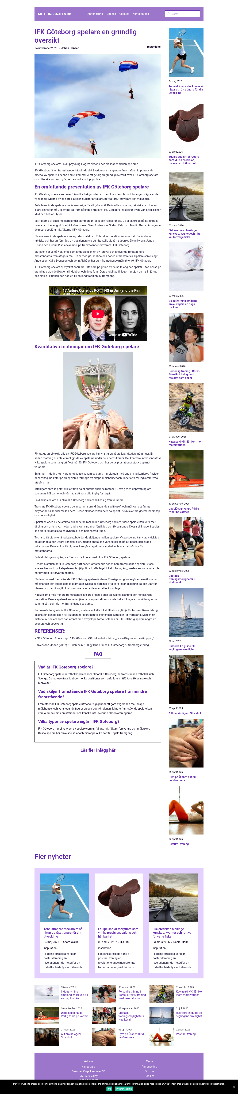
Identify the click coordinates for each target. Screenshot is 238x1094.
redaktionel (154, 46)
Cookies (124, 13)
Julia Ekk (123, 942)
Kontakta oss (141, 13)
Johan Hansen (70, 48)
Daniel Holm (181, 942)
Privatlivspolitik (124, 1089)
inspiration (50, 948)
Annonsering (95, 13)
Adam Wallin (71, 942)
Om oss (111, 13)
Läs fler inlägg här (98, 750)
